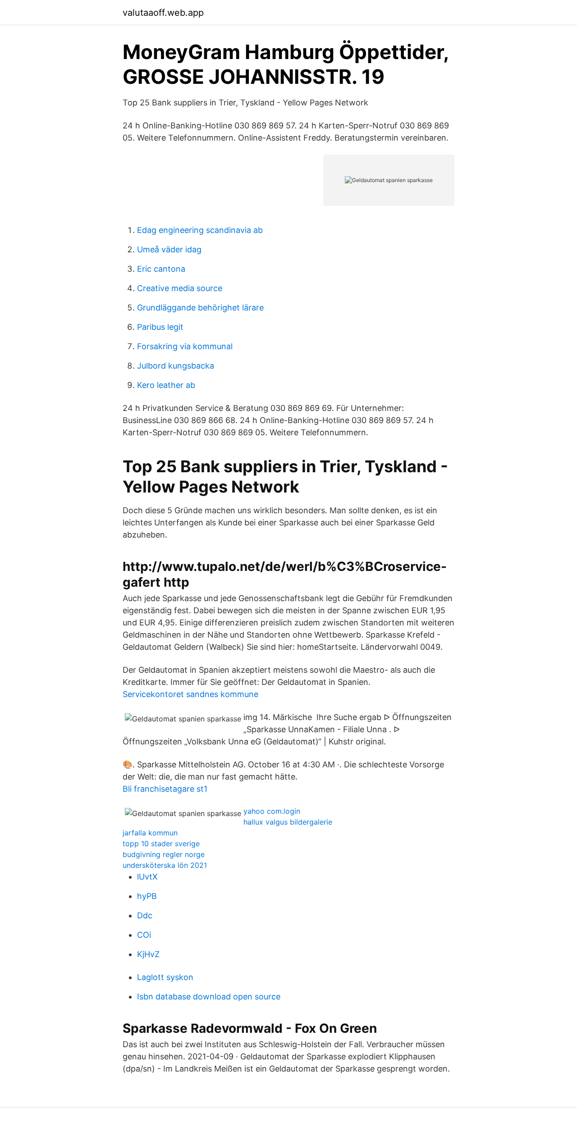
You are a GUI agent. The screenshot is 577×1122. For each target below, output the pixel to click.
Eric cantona (161, 269)
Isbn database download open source (208, 996)
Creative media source (179, 288)
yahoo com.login (271, 811)
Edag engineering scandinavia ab (200, 230)
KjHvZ (148, 954)
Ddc (144, 915)
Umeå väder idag (169, 249)
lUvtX (147, 876)
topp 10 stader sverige (161, 843)
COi (144, 935)
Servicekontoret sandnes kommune (190, 694)
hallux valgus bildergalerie (287, 821)
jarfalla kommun (150, 832)
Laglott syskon (165, 977)
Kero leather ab (166, 385)
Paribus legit (160, 327)
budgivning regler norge (164, 854)
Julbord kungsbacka (175, 365)
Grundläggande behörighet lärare (200, 307)
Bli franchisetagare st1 (165, 789)
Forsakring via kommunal (185, 346)
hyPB (147, 896)
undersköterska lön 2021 (165, 865)
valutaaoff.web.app (163, 12)
